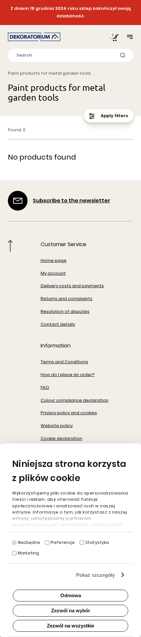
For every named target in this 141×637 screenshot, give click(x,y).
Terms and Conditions (64, 362)
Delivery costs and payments (72, 286)
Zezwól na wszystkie (70, 625)
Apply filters (114, 116)
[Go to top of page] (10, 246)
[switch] (47, 542)
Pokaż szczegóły (95, 575)
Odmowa (70, 595)
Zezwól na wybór (70, 610)
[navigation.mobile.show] (130, 36)
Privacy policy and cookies (69, 413)
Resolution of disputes (65, 311)
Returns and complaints (66, 298)
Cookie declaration (61, 438)
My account (53, 273)
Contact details (58, 324)
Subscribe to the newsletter (71, 200)
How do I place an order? (68, 374)
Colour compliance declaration (75, 400)
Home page (54, 260)
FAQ (45, 387)
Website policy (57, 425)
